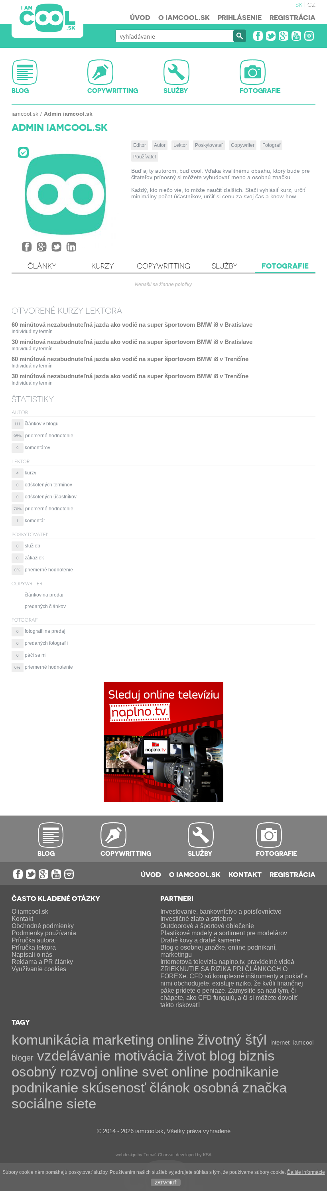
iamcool (303, 1042)
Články (42, 266)
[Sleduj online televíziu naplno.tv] (163, 799)
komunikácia (50, 1039)
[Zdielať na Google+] (41, 247)
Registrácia (292, 17)
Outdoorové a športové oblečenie (207, 925)
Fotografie (285, 266)
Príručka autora (33, 940)
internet (280, 1042)
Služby (224, 266)
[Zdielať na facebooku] (27, 247)
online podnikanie (225, 1071)
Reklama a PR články (42, 961)
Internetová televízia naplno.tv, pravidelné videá (227, 961)
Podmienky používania (44, 933)
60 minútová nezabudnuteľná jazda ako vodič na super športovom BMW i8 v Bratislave (132, 324)
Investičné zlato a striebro (196, 918)
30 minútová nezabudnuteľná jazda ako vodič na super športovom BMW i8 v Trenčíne (130, 376)
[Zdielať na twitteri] (56, 247)
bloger (22, 1057)
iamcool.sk (25, 114)
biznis (257, 1055)
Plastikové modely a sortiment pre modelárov (223, 933)
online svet (134, 1071)
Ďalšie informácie (306, 1172)
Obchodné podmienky (43, 925)
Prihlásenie (240, 17)
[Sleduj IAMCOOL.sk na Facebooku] (258, 36)
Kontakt (245, 874)
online (175, 1039)
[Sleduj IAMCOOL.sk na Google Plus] (283, 36)
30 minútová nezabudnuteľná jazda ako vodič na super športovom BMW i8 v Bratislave (132, 341)
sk (298, 4)
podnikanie (45, 1087)
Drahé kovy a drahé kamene (200, 940)
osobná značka (240, 1087)
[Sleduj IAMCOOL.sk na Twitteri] (271, 36)
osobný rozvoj (55, 1071)
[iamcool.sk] (47, 19)
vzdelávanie (73, 1055)
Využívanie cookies (39, 969)
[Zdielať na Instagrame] (71, 247)
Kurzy (102, 266)
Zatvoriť (166, 1182)
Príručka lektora (34, 947)
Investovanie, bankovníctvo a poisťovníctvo (221, 911)
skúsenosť (114, 1087)
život (191, 1055)
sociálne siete (54, 1103)
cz (311, 4)
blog (222, 1055)
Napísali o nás (32, 954)
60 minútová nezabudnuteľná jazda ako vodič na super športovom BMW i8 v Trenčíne (130, 359)
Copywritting (163, 266)
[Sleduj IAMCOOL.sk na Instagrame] (309, 36)
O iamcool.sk (184, 17)
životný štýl (232, 1039)
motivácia (143, 1055)
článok (170, 1087)
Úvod (140, 17)
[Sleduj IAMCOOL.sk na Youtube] (296, 36)
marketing (123, 1039)
